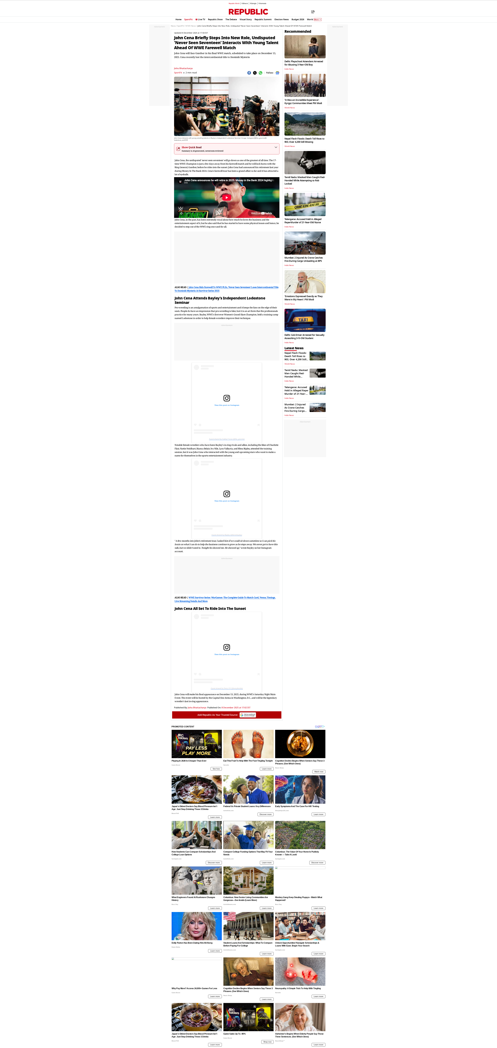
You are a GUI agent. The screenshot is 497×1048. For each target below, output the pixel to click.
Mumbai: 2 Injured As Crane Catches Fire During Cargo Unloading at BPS (303, 259)
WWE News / (191, 26)
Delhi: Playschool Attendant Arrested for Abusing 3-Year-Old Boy (303, 63)
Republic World (234, 3)
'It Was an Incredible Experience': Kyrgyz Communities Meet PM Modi (303, 101)
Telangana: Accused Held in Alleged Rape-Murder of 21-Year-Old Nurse (302, 221)
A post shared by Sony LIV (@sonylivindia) (227, 688)
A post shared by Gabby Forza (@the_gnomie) (227, 439)
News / (174, 26)
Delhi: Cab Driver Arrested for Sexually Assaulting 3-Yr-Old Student (304, 336)
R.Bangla (253, 3)
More (316, 19)
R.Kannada (262, 3)
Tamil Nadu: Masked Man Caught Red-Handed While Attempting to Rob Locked (304, 180)
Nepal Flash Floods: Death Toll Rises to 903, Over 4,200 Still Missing (304, 140)
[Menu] (312, 11)
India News (289, 69)
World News (289, 108)
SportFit (178, 72)
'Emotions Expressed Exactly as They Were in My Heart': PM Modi (303, 298)
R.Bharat (245, 3)
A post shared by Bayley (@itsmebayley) (226, 535)
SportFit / (181, 26)
